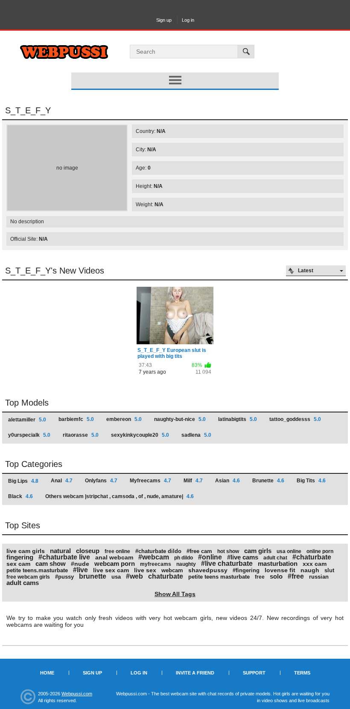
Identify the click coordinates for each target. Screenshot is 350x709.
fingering (19, 557)
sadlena (196, 435)
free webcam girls (28, 577)
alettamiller (27, 420)
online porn (319, 551)
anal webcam (114, 557)
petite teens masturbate (219, 577)
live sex (145, 570)
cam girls (257, 550)
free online (117, 551)
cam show (50, 563)
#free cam (199, 551)
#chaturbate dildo (158, 551)
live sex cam (111, 570)
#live (80, 570)
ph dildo (183, 558)
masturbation (278, 563)
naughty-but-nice (180, 419)
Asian (227, 481)
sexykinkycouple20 (140, 435)
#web (134, 576)
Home (47, 672)
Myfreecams (150, 481)
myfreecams (155, 564)
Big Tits (311, 481)
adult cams (22, 582)
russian (319, 577)
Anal (62, 481)
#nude (80, 563)
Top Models (27, 402)
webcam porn (114, 563)
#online (210, 557)
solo (276, 576)
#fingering (246, 570)
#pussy (64, 577)
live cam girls (25, 551)
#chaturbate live (64, 557)
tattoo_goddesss (295, 419)
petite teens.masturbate (37, 570)
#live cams (242, 557)
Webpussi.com (76, 693)
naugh (309, 570)
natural (60, 550)
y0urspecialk (29, 435)
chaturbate (165, 576)
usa (116, 577)
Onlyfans (101, 481)
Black (20, 496)
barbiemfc (76, 419)
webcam (172, 570)
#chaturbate (311, 557)
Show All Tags (175, 594)
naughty (186, 564)
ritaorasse (81, 435)
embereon (124, 419)
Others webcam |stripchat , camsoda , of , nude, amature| (119, 496)
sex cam (18, 563)
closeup (87, 550)
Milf (193, 481)
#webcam (153, 557)
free (260, 577)
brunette (92, 576)
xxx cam (315, 563)
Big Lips (23, 481)
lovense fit (280, 570)
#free (296, 576)
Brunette (268, 481)
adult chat (275, 558)
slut (329, 570)
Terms (302, 672)
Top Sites (22, 525)
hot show (228, 551)
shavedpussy (208, 570)
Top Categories (33, 464)
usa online (289, 551)
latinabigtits (237, 419)
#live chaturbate (227, 563)
